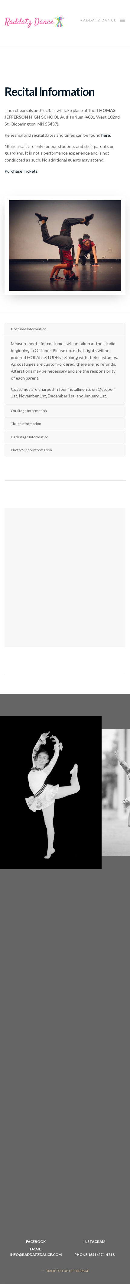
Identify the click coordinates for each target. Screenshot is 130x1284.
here (105, 135)
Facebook (36, 1241)
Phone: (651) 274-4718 (94, 1254)
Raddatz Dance (99, 20)
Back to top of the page (67, 1271)
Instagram (94, 1241)
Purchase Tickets (21, 171)
